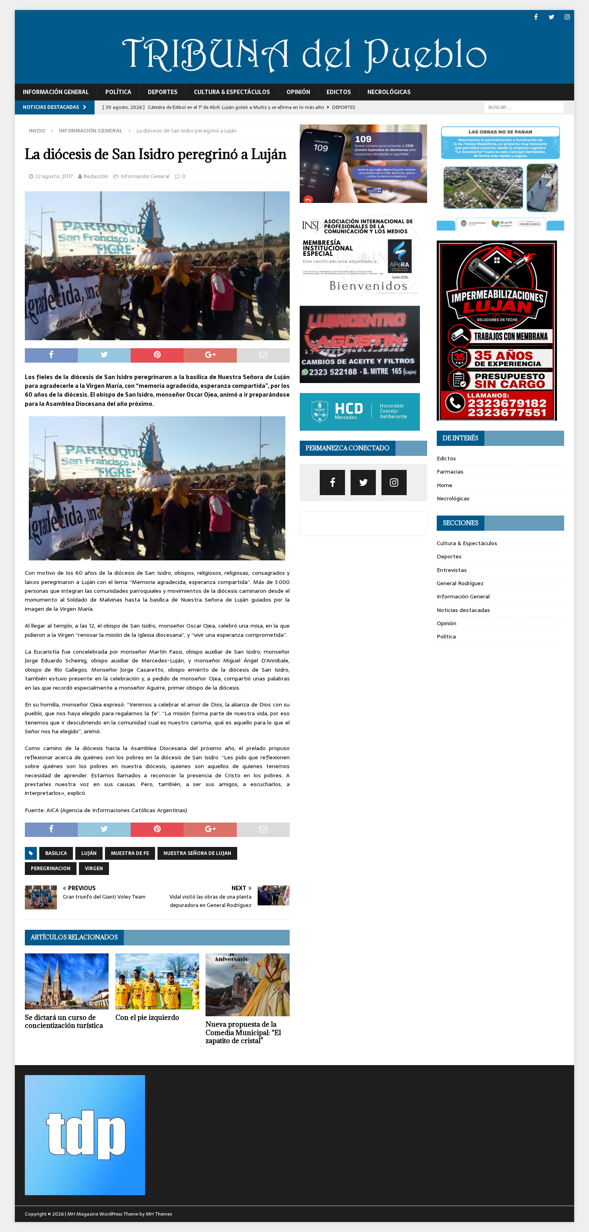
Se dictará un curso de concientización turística (64, 1021)
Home (444, 485)
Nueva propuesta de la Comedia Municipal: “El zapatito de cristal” (243, 1032)
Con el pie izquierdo (147, 1017)
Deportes (163, 92)
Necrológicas (389, 92)
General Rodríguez (460, 583)
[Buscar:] (524, 106)
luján (89, 853)
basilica (56, 853)
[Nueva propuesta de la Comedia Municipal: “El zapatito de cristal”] (247, 984)
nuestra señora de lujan (197, 853)
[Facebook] (536, 17)
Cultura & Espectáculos (232, 92)
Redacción (96, 176)
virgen (94, 869)
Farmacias (450, 471)
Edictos (339, 92)
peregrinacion (51, 869)
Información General (56, 92)
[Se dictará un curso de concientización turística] (67, 981)
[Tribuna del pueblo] (295, 78)
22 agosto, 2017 (54, 176)
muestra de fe (130, 853)
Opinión (298, 92)
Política (118, 92)
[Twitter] (552, 17)
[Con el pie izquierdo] (157, 981)
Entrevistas (452, 570)
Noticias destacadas (463, 610)
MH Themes (159, 1214)
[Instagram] (567, 17)
